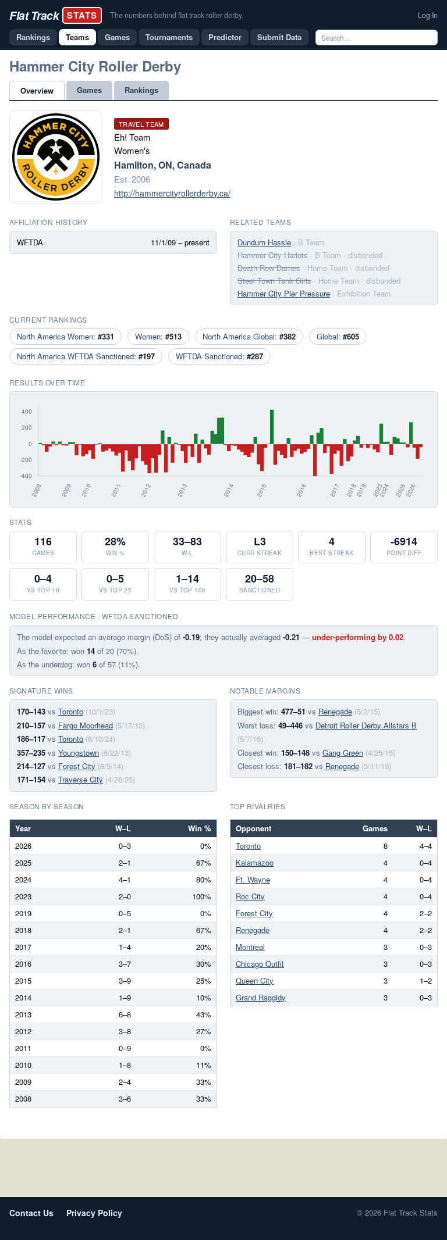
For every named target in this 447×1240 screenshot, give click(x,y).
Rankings (33, 36)
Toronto (70, 711)
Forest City (76, 765)
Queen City (255, 980)
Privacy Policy (94, 1212)
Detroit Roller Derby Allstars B (366, 725)
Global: (338, 336)
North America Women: (65, 336)
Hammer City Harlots (272, 254)
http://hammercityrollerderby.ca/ (172, 193)
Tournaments (169, 36)
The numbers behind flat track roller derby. (176, 15)
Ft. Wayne (253, 879)
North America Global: (249, 336)
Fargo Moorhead (85, 725)
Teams (77, 36)
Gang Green (342, 752)
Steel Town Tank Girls (274, 280)
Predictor (225, 36)
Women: (158, 336)
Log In (428, 15)
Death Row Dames (268, 267)
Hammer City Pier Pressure (283, 293)
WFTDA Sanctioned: (219, 356)
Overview (37, 90)
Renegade (335, 711)
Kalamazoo (255, 862)
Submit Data (279, 36)
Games (117, 36)
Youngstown (78, 752)
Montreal (250, 946)
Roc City (250, 896)
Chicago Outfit (260, 963)
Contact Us (31, 1212)
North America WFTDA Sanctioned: (86, 356)
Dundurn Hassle (264, 242)
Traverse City (80, 779)
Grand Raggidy (261, 997)
